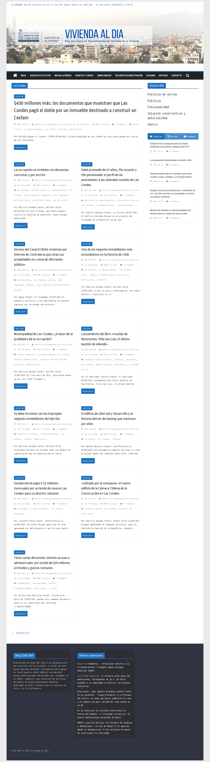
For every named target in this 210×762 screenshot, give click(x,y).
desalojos (131, 359)
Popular (157, 136)
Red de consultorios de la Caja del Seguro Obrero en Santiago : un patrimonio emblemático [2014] (78, 4)
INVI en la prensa (63, 75)
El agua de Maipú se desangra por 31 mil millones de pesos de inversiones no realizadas (103, 729)
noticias (19, 96)
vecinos (18, 290)
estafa (52, 583)
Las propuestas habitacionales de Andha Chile (170, 160)
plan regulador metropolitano (53, 285)
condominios (23, 583)
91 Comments (174, 151)
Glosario (150, 75)
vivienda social (104, 205)
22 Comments (174, 218)
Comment (191, 136)
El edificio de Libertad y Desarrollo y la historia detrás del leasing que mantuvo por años (108, 419)
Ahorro (153, 124)
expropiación (59, 190)
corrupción (22, 190)
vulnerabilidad (124, 205)
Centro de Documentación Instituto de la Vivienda (61, 124)
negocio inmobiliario (101, 275)
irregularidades (32, 129)
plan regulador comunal (36, 195)
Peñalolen (19, 514)
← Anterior (20, 632)
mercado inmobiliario (70, 129)
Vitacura (101, 280)
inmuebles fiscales (27, 434)
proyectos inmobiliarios (27, 364)
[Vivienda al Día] (15, 75)
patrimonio (120, 364)
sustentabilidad (40, 200)
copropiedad (39, 583)
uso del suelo (60, 200)
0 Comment (120, 124)
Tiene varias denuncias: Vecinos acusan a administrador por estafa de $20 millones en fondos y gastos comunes (42, 563)
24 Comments (174, 201)
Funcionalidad (158, 107)
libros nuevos (104, 75)
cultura (119, 359)
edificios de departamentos (99, 200)
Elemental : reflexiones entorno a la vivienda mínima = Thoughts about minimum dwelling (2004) (103, 667)
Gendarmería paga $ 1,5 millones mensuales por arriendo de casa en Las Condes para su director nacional (40, 488)
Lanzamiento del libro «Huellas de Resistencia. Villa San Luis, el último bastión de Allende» (105, 339)
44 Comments (174, 181)
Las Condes (50, 129)
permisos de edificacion (53, 359)
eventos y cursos (84, 75)
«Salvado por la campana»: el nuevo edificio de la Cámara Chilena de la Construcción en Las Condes (105, 488)
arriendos (89, 439)
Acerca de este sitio (40, 75)
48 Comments (174, 165)
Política (154, 100)
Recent (174, 136)
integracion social (127, 200)
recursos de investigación (129, 75)
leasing (116, 439)
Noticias (163, 75)
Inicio (23, 75)
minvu (51, 280)
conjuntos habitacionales (98, 359)
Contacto (177, 75)
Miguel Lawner (103, 364)
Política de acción (162, 94)
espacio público (40, 190)
